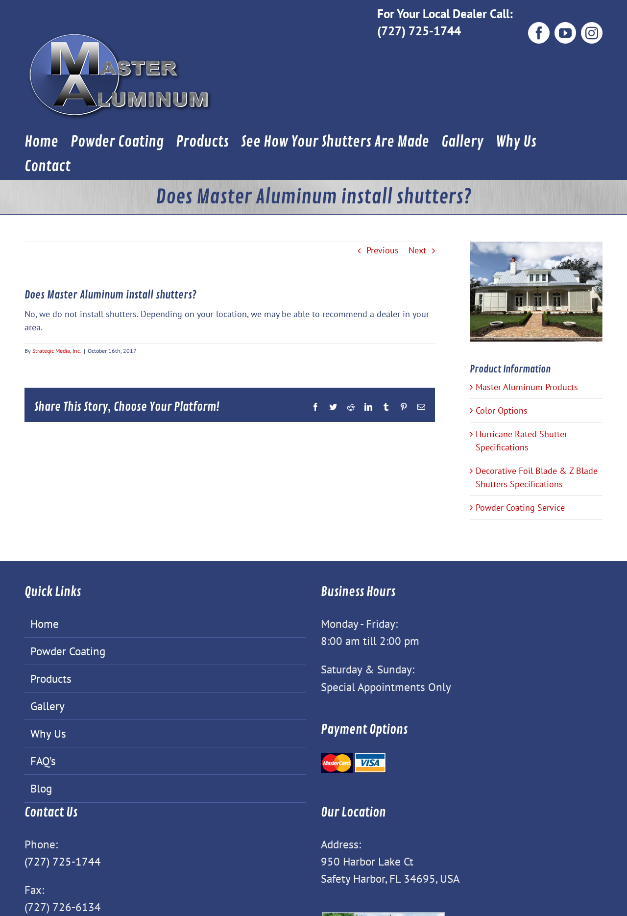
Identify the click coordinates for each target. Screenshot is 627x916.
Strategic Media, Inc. (56, 350)
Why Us (48, 733)
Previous (382, 250)
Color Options (502, 410)
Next (417, 250)
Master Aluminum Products (527, 387)
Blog (41, 788)
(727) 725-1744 (419, 31)
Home (44, 623)
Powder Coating (67, 651)
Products (51, 678)
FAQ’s (43, 760)
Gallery (47, 705)
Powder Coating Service (520, 507)
